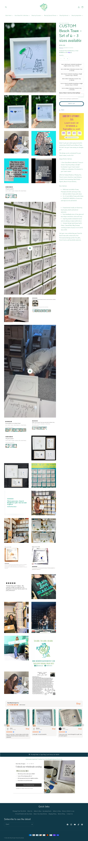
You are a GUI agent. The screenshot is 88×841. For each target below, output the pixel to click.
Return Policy (61, 814)
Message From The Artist (19, 811)
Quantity (61, 55)
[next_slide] (82, 725)
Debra (63, 728)
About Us (29, 811)
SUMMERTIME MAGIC (72, 137)
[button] (6, 7)
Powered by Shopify (20, 838)
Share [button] (62, 110)
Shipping (61, 48)
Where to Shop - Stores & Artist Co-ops (63, 811)
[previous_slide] (5, 725)
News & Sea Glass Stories (40, 814)
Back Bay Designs (11, 838)
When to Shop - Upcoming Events (42, 811)
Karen (37, 728)
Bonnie (11, 728)
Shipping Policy (52, 814)
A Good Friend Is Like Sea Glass (23, 814)
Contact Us (70, 814)
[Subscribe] (32, 824)
